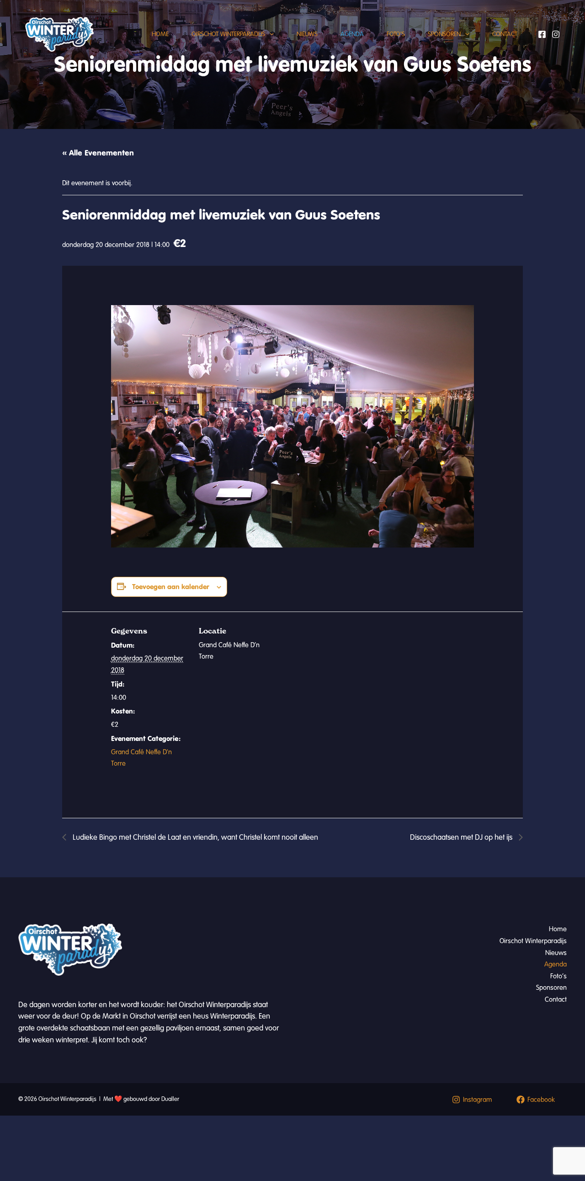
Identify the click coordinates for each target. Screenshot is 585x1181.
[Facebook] (542, 34)
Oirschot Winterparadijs (228, 34)
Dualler (170, 1099)
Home (160, 34)
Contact (504, 34)
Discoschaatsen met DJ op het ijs (462, 837)
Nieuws (307, 34)
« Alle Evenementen (98, 153)
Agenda (352, 34)
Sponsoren (444, 34)
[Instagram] (556, 34)
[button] (269, 34)
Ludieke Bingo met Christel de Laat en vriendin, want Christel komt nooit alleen (194, 837)
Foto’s (396, 34)
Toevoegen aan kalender (170, 586)
